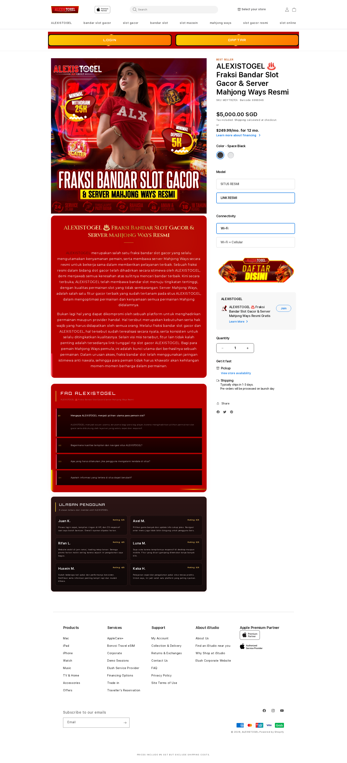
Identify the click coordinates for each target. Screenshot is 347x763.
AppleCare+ (115, 638)
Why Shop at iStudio (210, 653)
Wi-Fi (224, 228)
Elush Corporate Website (213, 660)
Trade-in (113, 683)
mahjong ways (221, 22)
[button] (61, 23)
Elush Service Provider (123, 668)
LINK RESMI (229, 198)
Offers (67, 690)
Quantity (223, 338)
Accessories (71, 683)
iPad (66, 645)
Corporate (114, 653)
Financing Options (120, 675)
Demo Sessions (118, 660)
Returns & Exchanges (166, 653)
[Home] (65, 9)
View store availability (236, 373)
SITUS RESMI (229, 184)
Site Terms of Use (164, 683)
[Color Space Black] (220, 155)
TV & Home (71, 675)
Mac (66, 638)
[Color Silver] (231, 155)
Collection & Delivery (166, 645)
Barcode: (245, 100)
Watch (67, 660)
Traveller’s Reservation (123, 690)
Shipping (240, 120)
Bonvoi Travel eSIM (121, 645)
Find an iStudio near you (213, 645)
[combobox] (174, 9)
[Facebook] (219, 413)
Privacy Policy (161, 675)
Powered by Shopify (271, 732)
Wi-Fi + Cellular (231, 242)
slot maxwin (189, 22)
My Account (160, 638)
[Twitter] (226, 413)
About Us (202, 638)
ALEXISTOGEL (61, 22)
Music (67, 668)
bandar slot (159, 22)
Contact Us (159, 660)
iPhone (68, 653)
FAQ (154, 668)
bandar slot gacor (97, 22)
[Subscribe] (124, 723)
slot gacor (131, 22)
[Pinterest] (232, 413)
